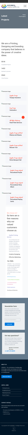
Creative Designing (14, 254)
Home (24, 14)
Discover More (6, 376)
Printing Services (6, 388)
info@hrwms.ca (6, 412)
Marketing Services (6, 392)
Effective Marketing (15, 257)
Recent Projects (5, 395)
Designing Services (6, 390)
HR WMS (12, 425)
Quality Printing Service (12, 236)
